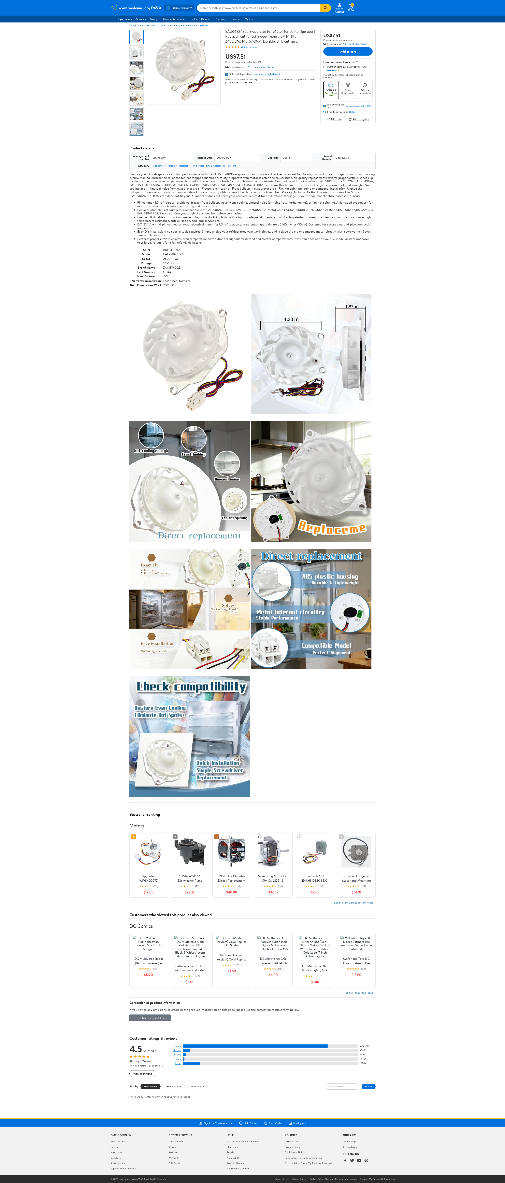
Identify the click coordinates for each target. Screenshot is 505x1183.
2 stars (177, 1058)
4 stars (177, 1050)
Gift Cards (174, 1163)
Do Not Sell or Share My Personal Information (310, 1163)
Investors (115, 1158)
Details (352, 112)
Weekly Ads (299, 1123)
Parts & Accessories (161, 25)
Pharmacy (221, 19)
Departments (124, 19)
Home (132, 25)
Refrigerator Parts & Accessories (191, 25)
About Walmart (118, 1141)
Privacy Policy (292, 1147)
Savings (154, 19)
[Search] (325, 8)
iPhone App (349, 1141)
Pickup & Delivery (201, 19)
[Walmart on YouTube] (359, 1160)
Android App (350, 1147)
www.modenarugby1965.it (266, 74)
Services (141, 19)
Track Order (275, 1123)
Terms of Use (292, 1141)
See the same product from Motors (355, 902)
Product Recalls (235, 1163)
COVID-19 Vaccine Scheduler (243, 1141)
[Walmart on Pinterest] (366, 1160)
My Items (250, 19)
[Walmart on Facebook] (345, 1160)
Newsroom (116, 1152)
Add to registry (361, 119)
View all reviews (142, 1073)
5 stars (177, 1045)
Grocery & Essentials (174, 19)
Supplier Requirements (123, 1168)
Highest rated (173, 1086)
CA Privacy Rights (295, 1152)
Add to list (336, 119)
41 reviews (251, 47)
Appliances (143, 25)
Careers (235, 19)
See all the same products (361, 992)
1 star (178, 1063)
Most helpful (197, 1086)
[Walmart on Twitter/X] (352, 1160)
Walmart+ (174, 1158)
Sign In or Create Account (218, 1123)
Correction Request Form (150, 1018)
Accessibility (234, 1158)
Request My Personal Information (303, 1158)
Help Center (251, 1123)
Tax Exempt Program (238, 1168)
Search (368, 1086)
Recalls (230, 1152)
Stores (172, 1147)
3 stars (177, 1054)
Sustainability (117, 1163)
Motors (232, 165)
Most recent (150, 1086)
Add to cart (348, 51)
